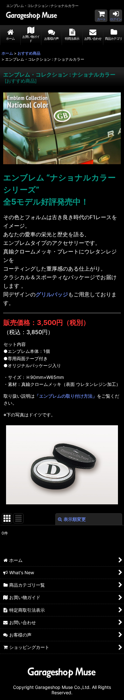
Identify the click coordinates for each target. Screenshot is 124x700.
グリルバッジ (52, 294)
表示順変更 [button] (75, 519)
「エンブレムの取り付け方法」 (66, 396)
